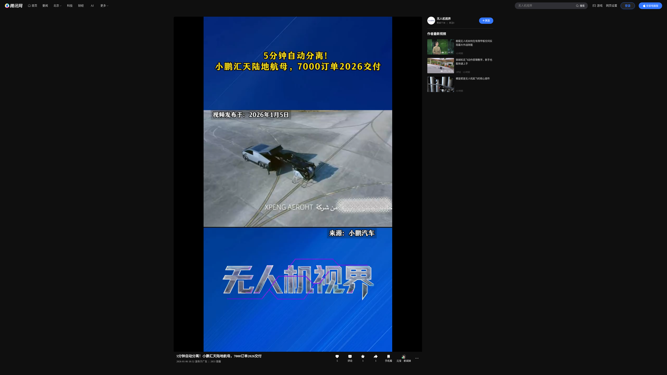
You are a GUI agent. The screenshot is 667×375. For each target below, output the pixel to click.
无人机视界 (444, 18)
